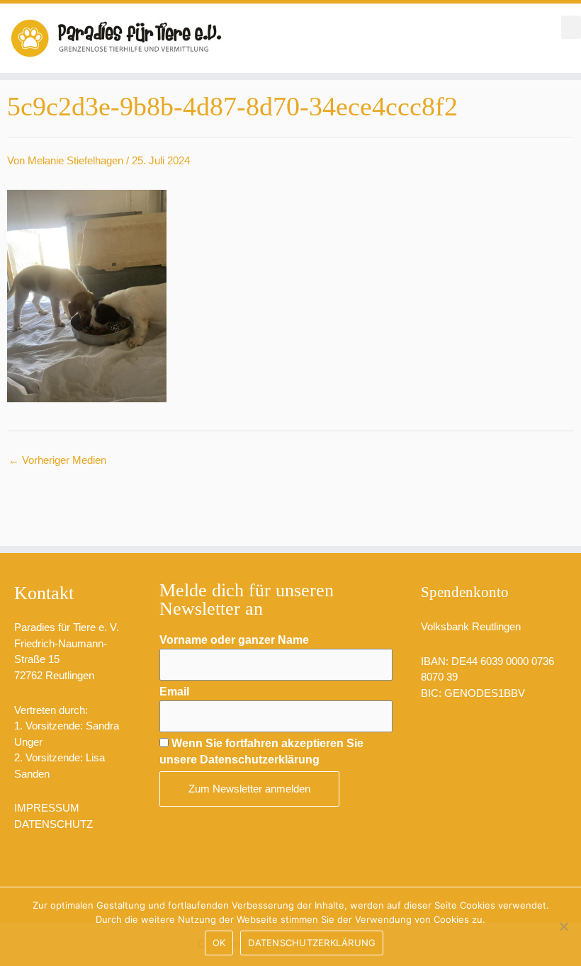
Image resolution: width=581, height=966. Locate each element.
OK (219, 942)
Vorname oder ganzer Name (234, 640)
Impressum (46, 808)
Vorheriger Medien (57, 460)
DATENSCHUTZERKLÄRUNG (312, 942)
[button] (571, 27)
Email (174, 692)
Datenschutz (53, 824)
